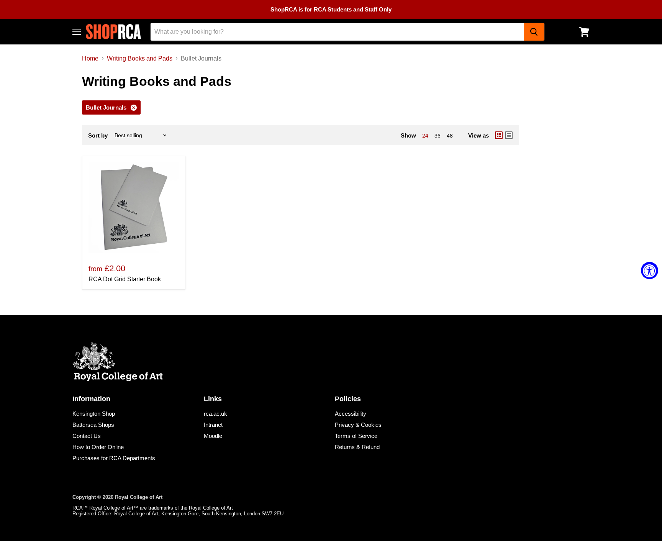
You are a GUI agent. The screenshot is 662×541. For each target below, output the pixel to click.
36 (437, 136)
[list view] (509, 135)
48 (450, 136)
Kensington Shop (93, 413)
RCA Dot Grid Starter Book (124, 279)
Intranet (213, 424)
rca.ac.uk (215, 413)
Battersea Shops (93, 424)
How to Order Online (98, 447)
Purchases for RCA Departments (113, 458)
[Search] (534, 32)
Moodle (213, 436)
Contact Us (86, 436)
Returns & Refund (357, 447)
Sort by (98, 135)
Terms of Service (356, 436)
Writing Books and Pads (139, 58)
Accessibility (350, 413)
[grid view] (499, 135)
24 (425, 136)
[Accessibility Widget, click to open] (649, 270)
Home (90, 58)
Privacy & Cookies (358, 424)
